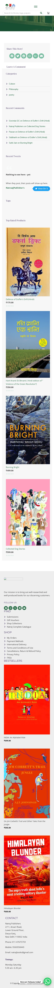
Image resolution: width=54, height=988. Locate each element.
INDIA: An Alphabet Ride (14, 737)
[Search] (41, 13)
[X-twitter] (15, 608)
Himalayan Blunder (12, 908)
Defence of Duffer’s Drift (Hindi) (20, 299)
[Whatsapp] (29, 56)
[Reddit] (23, 56)
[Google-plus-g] (35, 56)
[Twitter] (17, 56)
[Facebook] (12, 56)
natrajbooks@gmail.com (22, 952)
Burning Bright (12, 467)
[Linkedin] (20, 608)
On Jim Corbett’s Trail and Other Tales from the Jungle (24, 823)
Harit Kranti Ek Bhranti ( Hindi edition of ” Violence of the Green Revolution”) (24, 382)
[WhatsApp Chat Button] (47, 981)
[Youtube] (24, 608)
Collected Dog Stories (15, 548)
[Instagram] (10, 608)
